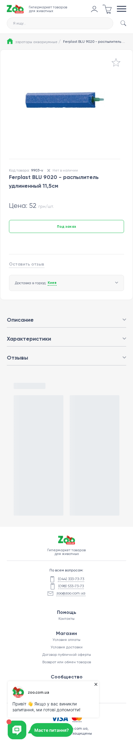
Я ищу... (19, 23)
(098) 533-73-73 (71, 586)
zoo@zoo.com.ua (70, 593)
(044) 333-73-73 (71, 579)
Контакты (66, 618)
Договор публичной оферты (66, 654)
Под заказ (66, 226)
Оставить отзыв (26, 264)
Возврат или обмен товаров (66, 662)
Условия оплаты (66, 639)
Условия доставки (67, 647)
